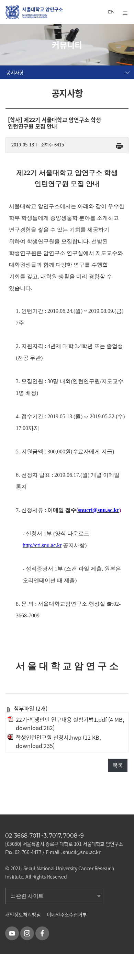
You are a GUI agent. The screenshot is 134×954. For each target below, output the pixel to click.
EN (111, 11)
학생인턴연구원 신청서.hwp (48, 737)
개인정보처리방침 (23, 914)
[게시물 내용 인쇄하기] (119, 145)
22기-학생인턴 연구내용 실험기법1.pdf (61, 719)
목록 (118, 765)
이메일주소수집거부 (67, 914)
